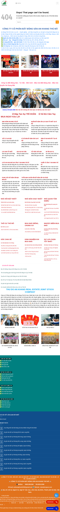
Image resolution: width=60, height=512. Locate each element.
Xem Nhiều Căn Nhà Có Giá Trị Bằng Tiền (9, 250)
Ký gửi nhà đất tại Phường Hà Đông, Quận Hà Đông (17, 454)
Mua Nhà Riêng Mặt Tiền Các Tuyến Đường (34, 207)
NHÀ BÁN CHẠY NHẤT (33, 199)
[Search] (57, 3)
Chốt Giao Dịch (28, 256)
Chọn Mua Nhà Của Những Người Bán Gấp (10, 248)
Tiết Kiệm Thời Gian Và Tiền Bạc (51, 245)
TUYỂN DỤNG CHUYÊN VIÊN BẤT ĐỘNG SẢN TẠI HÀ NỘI (34, 177)
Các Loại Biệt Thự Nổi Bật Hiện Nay (8, 212)
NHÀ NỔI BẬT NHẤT (9, 199)
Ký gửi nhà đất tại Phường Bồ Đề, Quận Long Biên (16, 432)
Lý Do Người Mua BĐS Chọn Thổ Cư (51, 218)
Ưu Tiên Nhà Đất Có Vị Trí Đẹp (7, 242)
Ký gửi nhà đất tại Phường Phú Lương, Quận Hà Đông (17, 441)
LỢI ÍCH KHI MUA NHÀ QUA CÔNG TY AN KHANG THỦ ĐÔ (15, 162)
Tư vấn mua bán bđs (7, 380)
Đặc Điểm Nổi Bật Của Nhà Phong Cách (9, 209)
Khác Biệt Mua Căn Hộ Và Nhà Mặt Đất (33, 231)
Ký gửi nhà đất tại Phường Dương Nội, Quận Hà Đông (17, 450)
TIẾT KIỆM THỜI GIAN (36, 151)
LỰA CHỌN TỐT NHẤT (7, 151)
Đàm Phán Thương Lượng (30, 253)
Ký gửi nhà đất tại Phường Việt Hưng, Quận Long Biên (17, 463)
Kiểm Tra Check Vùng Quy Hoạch (32, 251)
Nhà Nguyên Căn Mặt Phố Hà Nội (32, 209)
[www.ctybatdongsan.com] (7, 3)
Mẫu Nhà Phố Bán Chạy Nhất (31, 205)
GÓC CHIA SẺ (6, 239)
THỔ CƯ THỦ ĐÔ (7, 223)
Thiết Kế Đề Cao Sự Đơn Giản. (7, 202)
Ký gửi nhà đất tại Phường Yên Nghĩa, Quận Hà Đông (17, 445)
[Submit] (57, 22)
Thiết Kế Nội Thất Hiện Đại (6, 207)
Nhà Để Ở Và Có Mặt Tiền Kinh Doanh (32, 212)
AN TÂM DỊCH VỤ (50, 151)
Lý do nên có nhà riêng (30, 228)
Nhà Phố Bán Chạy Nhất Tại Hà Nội (32, 202)
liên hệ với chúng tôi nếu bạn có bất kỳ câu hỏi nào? (33, 110)
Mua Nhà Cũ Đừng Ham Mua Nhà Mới (8, 245)
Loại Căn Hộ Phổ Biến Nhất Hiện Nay (51, 212)
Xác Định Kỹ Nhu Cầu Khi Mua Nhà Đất (33, 245)
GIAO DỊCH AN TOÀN (21, 151)
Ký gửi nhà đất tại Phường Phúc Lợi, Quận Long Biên (17, 459)
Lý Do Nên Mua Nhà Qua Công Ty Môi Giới (9, 252)
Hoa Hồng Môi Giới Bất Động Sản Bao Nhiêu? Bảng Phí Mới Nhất (20, 428)
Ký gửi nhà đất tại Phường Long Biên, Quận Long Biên (17, 468)
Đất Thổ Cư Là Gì (4, 226)
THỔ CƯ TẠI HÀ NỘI (6, 138)
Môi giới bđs (5, 364)
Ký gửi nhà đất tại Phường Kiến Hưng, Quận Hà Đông (17, 436)
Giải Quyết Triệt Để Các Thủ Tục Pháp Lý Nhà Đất (50, 259)
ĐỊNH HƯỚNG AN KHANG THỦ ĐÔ (10, 121)
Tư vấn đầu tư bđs (6, 360)
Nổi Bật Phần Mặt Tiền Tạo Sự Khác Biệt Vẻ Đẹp (10, 205)
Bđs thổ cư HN (5, 366)
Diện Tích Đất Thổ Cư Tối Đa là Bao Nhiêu (9, 229)
